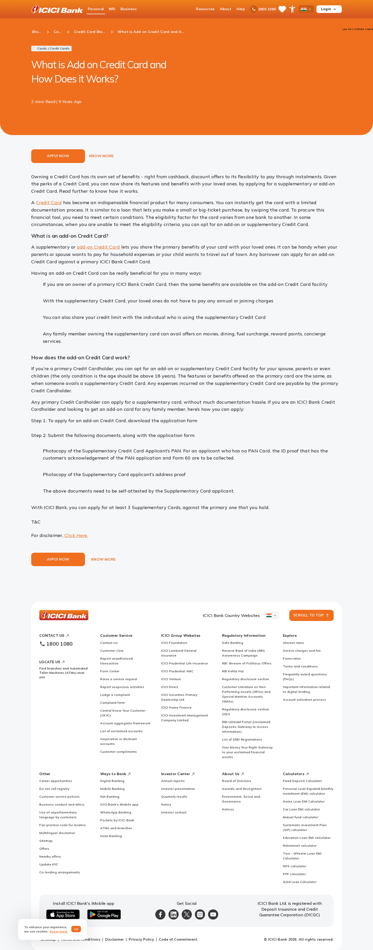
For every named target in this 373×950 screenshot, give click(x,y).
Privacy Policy (141, 939)
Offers (44, 848)
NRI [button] (112, 9)
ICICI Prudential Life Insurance (184, 663)
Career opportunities (55, 781)
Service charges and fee (302, 650)
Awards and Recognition (242, 789)
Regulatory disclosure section (245, 679)
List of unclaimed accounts (121, 731)
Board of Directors (236, 781)
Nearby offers (50, 856)
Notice (166, 804)
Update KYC (48, 864)
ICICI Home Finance (176, 707)
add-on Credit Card (98, 247)
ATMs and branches (116, 828)
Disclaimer (114, 939)
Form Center (110, 671)
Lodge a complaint (115, 695)
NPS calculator (294, 866)
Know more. (59, 931)
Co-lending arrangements (59, 872)
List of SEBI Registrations (242, 739)
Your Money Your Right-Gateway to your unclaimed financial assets (247, 752)
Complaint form (112, 703)
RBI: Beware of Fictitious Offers (247, 663)
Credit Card (49, 202)
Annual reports (173, 781)
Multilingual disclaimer (57, 833)
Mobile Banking (112, 789)
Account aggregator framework (125, 723)
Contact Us (109, 643)
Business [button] (129, 9)
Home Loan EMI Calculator (304, 801)
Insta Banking (111, 836)
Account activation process (304, 699)
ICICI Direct (169, 687)
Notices (228, 809)
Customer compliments (118, 752)
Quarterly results (174, 796)
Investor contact (174, 812)
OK (76, 929)
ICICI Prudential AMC (177, 671)
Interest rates (293, 643)
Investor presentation (178, 789)
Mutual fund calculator (300, 817)
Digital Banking (112, 781)
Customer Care (112, 650)
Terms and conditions (300, 666)
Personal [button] (96, 9)
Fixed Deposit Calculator (302, 781)
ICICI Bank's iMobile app (119, 804)
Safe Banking (232, 643)
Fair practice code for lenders (62, 825)
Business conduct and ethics (62, 804)
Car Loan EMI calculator (301, 809)
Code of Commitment (178, 939)
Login (326, 9)
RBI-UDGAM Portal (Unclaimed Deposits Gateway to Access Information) (246, 726)
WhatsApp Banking (115, 812)
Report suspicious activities (122, 687)
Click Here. (76, 535)
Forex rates (292, 658)
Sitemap (46, 841)
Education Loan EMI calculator (307, 838)
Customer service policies (59, 796)
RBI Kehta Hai (233, 671)
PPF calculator (294, 874)
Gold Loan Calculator (299, 882)
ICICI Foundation (174, 643)
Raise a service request (118, 679)
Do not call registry (54, 789)
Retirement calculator (300, 845)
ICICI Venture (171, 679)
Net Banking (110, 796)
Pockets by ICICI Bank (117, 820)
